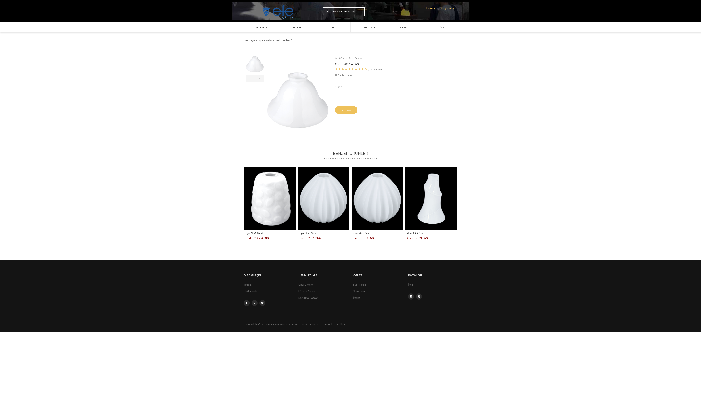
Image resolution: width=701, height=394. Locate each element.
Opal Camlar (265, 40)
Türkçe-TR (432, 8)
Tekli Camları (282, 40)
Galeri (333, 27)
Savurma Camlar (308, 297)
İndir (410, 284)
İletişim (248, 284)
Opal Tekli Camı (254, 233)
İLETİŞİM (439, 27)
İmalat (356, 297)
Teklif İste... (346, 110)
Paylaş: (339, 86)
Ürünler (297, 27)
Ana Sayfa (261, 27)
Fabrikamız (359, 284)
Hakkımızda (368, 27)
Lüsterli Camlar (307, 291)
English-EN (447, 8)
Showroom (359, 291)
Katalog (404, 27)
